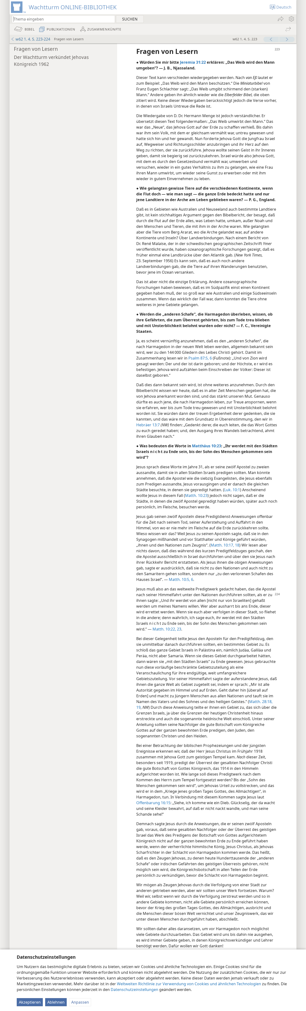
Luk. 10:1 (232, 489)
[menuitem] (291, 19)
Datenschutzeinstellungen (134, 989)
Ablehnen (56, 1002)
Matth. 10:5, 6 (181, 579)
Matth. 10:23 (196, 495)
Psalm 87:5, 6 (200, 358)
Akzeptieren (30, 1002)
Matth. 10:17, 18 (225, 545)
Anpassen (80, 1002)
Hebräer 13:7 (148, 424)
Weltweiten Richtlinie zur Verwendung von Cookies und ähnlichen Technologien (189, 983)
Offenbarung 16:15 (153, 802)
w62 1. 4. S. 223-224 (33, 39)
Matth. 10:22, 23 (167, 629)
